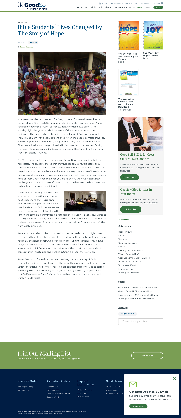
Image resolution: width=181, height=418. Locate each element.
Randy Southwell (27, 47)
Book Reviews (125, 232)
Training (93, 7)
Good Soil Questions (127, 243)
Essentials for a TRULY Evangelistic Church (138, 295)
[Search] (123, 321)
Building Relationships (128, 273)
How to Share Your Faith (129, 261)
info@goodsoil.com (84, 390)
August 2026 (126, 314)
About (132, 7)
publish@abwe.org (25, 387)
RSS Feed (124, 219)
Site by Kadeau (58, 413)
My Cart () (146, 3)
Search (157, 3)
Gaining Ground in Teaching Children (135, 291)
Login (158, 7)
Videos (121, 247)
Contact (147, 7)
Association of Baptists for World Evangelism (70, 411)
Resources (82, 7)
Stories (33, 42)
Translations (119, 7)
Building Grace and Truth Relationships (136, 299)
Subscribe (130, 209)
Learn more (129, 177)
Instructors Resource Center (124, 3)
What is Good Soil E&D (128, 254)
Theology (122, 239)
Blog (139, 7)
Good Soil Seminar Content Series (134, 258)
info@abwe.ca (53, 387)
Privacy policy (47, 413)
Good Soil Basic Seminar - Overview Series (137, 287)
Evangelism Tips (125, 269)
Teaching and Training (128, 265)
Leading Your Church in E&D (131, 250)
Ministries (104, 7)
